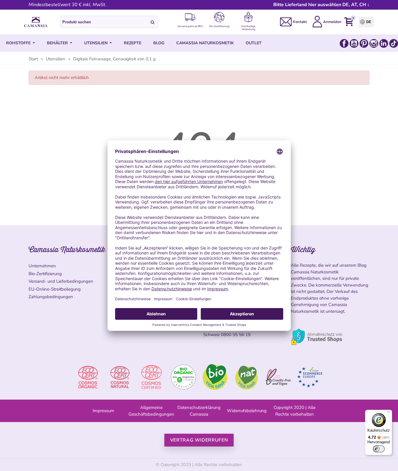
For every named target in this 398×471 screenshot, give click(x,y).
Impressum (103, 411)
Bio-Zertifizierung (45, 274)
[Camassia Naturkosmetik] (35, 22)
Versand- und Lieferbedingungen (61, 281)
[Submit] (153, 22)
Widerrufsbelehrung (247, 411)
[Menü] (388, 413)
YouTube (354, 43)
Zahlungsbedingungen (51, 297)
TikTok (393, 43)
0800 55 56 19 (236, 335)
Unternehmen (42, 266)
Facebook (344, 43)
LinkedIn (383, 43)
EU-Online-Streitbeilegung (55, 289)
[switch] (379, 448)
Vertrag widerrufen (199, 440)
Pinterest (364, 43)
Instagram (373, 43)
